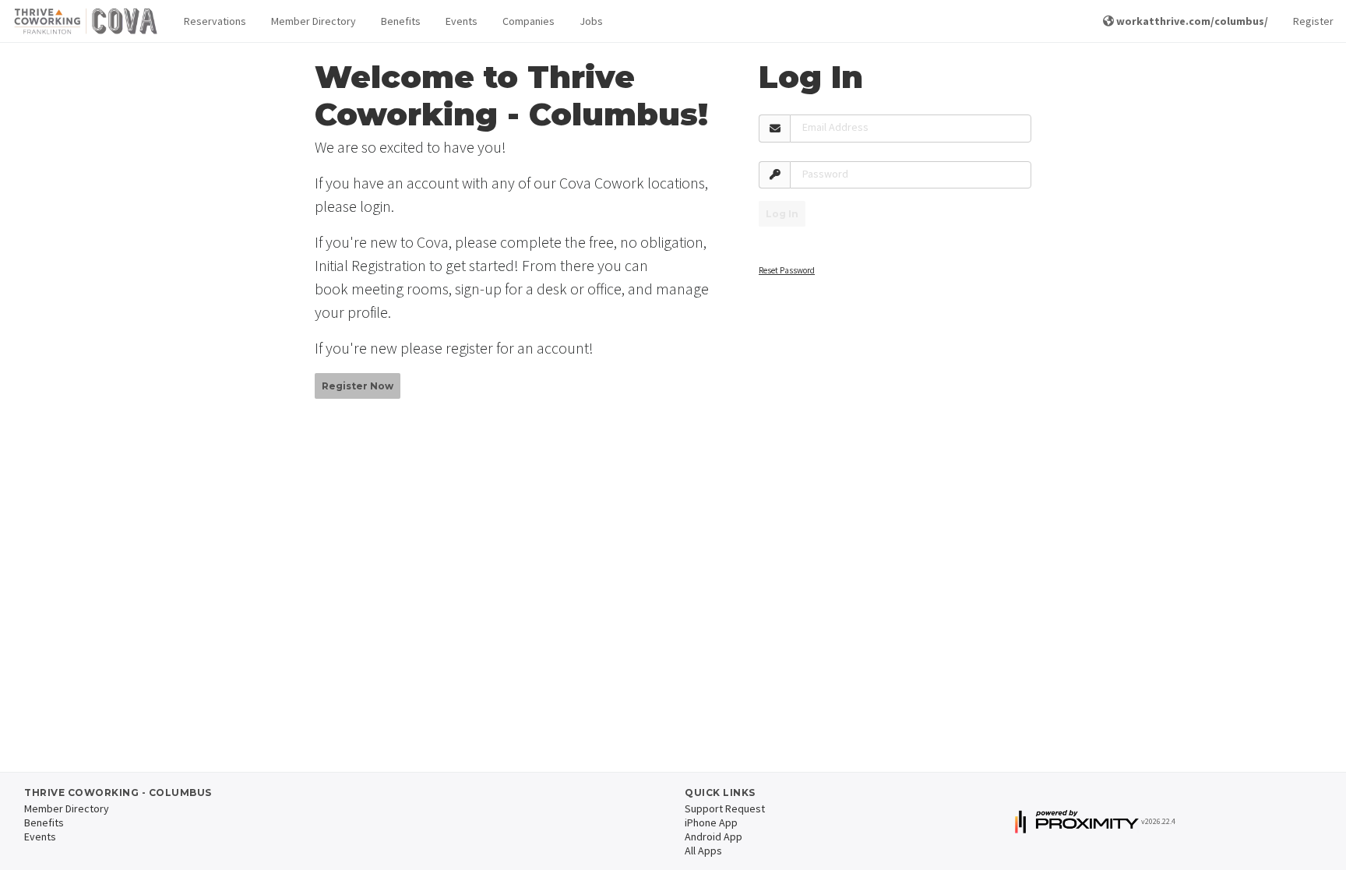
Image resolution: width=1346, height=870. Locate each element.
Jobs (591, 21)
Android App (713, 836)
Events (461, 21)
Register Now (357, 386)
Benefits (401, 21)
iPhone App (711, 822)
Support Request (725, 808)
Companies (528, 21)
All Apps (703, 851)
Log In (782, 214)
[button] (215, 21)
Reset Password (787, 270)
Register (1313, 21)
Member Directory (313, 21)
